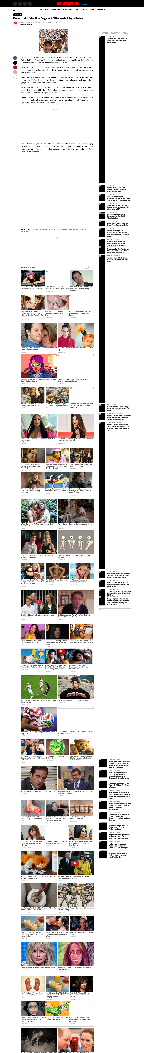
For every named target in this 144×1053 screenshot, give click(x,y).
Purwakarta (26, 231)
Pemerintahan (56, 10)
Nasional (77, 10)
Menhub (83, 230)
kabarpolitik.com (26, 24)
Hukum (85, 10)
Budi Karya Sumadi (46, 230)
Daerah (47, 10)
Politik (92, 10)
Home (40, 10)
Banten (35, 230)
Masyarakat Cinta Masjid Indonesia (66, 230)
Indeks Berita (101, 10)
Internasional (67, 10)
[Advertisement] (57, 124)
